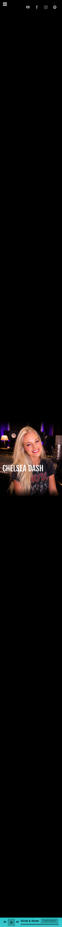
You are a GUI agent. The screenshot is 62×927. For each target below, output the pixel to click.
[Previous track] (5, 921)
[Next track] (17, 921)
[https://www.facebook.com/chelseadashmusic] (37, 7)
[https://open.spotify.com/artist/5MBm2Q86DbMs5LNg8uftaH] (54, 7)
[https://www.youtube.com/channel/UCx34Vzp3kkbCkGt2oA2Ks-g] (28, 7)
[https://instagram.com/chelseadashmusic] (46, 7)
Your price (49, 921)
